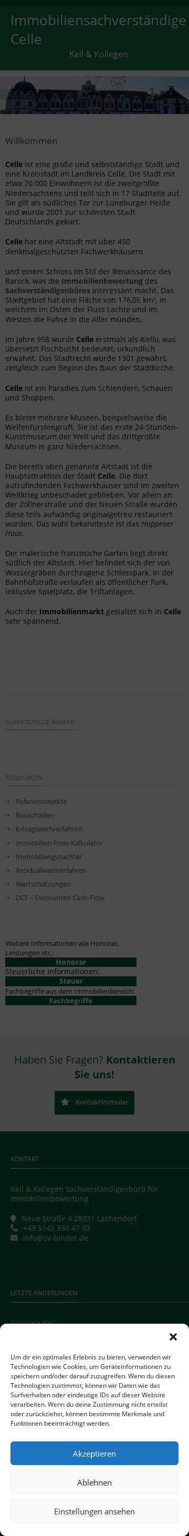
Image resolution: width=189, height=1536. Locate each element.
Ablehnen (94, 1482)
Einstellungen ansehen (94, 1511)
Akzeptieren (94, 1453)
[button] (173, 1337)
